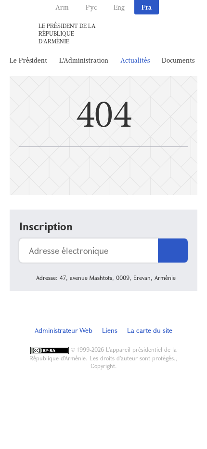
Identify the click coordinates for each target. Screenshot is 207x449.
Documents (178, 60)
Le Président (28, 60)
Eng (119, 7)
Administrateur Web (63, 330)
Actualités (135, 60)
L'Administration (83, 60)
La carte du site (149, 330)
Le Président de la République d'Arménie (67, 33)
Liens (109, 330)
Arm (62, 7)
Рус (91, 7)
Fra (147, 7)
